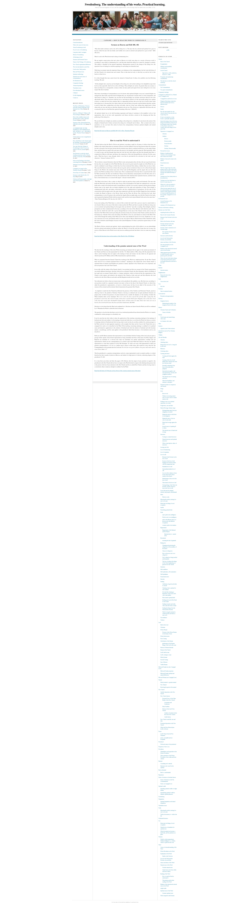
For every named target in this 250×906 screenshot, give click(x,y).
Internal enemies (164, 270)
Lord (159, 622)
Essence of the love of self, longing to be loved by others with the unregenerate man (169, 462)
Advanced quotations (78, 85)
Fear (159, 284)
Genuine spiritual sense (167, 893)
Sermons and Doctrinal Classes (80, 59)
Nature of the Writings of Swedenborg (82, 62)
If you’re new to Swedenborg (111, 34)
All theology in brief (77, 57)
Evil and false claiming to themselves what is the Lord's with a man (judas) (169, 593)
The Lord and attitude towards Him (81, 67)
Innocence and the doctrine (166, 235)
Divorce (162, 106)
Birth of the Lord (164, 625)
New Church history (165, 696)
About (152, 34)
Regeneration (163, 527)
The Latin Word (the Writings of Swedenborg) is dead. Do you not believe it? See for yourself (81, 148)
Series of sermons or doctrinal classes (167, 777)
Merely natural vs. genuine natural (168, 682)
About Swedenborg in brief (79, 47)
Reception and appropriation (166, 296)
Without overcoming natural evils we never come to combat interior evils (169, 397)
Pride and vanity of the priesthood (168, 744)
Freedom (160, 288)
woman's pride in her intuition (169, 525)
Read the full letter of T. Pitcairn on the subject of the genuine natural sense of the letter (118, 371)
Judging (160, 335)
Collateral (75, 93)
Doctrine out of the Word (164, 210)
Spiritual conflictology (78, 74)
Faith (159, 279)
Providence (161, 749)
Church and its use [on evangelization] (82, 137)
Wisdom (160, 837)
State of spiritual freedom (166, 291)
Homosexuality (167, 141)
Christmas (162, 627)
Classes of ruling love (167, 551)
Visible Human (163, 664)
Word (159, 845)
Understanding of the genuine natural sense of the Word (125, 246)
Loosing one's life (164, 447)
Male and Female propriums (166, 671)
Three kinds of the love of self (169, 482)
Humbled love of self (167, 466)
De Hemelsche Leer (77, 80)
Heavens (160, 298)
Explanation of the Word (166, 853)
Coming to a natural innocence (169, 437)
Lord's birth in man (164, 652)
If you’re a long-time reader (124, 34)
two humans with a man (165, 321)
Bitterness (162, 348)
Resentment (163, 538)
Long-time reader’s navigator (79, 52)
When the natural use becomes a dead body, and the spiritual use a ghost (168, 833)
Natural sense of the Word (166, 865)
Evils (161, 391)
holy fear (162, 286)
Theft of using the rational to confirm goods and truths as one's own (168, 613)
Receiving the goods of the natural (168, 687)
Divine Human (163, 629)
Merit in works (165, 497)
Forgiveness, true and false (166, 405)
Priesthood (160, 742)
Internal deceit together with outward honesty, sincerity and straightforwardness (169, 372)
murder (162, 507)
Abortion (164, 134)
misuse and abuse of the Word (167, 862)
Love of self (163, 454)
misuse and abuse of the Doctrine (168, 242)
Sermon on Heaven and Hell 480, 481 (125, 45)
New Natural (163, 684)
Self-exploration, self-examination (168, 572)
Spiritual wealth (162, 786)
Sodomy (166, 146)
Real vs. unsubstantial (165, 772)
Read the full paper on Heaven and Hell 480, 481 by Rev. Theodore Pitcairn (114, 130)
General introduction (101, 34)
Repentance (161, 775)
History (160, 307)
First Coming (163, 638)
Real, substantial (162, 770)
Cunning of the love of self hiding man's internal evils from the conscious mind (169, 361)
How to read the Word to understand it (125, 140)
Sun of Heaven (163, 662)
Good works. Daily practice (79, 69)
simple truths (163, 888)
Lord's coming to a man (165, 655)
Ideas (159, 323)
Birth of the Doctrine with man (167, 221)
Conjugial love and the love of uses (168, 98)
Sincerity (162, 579)
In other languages (77, 95)
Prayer (160, 731)
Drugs (159, 265)
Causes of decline (166, 312)
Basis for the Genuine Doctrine (167, 215)
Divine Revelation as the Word (167, 851)
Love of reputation (164, 452)
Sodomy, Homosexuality (170, 148)
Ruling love (163, 543)
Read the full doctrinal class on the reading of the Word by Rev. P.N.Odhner (114, 236)
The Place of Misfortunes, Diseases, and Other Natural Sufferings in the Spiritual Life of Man (81, 107)
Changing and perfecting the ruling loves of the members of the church (169, 547)
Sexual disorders (168, 143)
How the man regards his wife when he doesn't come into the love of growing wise (168, 113)
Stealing (162, 581)
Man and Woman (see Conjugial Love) (167, 677)
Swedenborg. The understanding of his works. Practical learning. (125, 4)
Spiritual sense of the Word (166, 890)
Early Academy (165, 706)
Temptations (161, 799)
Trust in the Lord (164, 281)
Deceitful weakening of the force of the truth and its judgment (168, 367)
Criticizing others (164, 351)
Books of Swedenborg (135, 34)
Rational (160, 761)
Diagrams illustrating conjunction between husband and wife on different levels (168, 102)
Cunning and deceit (164, 353)
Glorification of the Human (166, 641)
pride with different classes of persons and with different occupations (169, 521)
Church (160, 59)
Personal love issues (165, 151)
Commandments (162, 85)
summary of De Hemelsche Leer (167, 205)
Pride (161, 512)
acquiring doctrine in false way (167, 212)
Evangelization (163, 64)
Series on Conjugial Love (166, 783)
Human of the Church (165, 650)
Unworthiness (163, 617)
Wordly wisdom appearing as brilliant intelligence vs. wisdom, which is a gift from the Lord (167, 841)
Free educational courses (78, 90)
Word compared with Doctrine (167, 895)
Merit (161, 494)
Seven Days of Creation (78, 172)
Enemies (160, 267)
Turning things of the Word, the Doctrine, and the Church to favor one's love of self (169, 486)
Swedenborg (161, 796)
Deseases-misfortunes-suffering (165, 207)
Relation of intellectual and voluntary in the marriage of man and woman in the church (167, 155)
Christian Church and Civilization (168, 310)
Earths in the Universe (167, 856)
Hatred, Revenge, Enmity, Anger (167, 408)
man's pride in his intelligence (169, 514)
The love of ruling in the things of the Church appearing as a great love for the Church (169, 563)
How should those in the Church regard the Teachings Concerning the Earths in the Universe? (82, 142)
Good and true (161, 293)
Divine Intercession (164, 636)
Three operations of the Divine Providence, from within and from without (168, 757)
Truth (159, 808)
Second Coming (164, 659)
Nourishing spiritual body (166, 510)
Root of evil (165, 393)
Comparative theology (78, 83)
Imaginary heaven (164, 301)
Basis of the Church (165, 61)
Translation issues (77, 88)
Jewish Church (163, 70)
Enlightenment (161, 272)
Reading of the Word (165, 874)
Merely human (163, 657)
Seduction (162, 567)
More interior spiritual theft (168, 597)
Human (160, 314)
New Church (161, 689)
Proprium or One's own (163, 746)
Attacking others (164, 342)
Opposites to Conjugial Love (167, 131)
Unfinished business (163, 818)
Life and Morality (162, 337)
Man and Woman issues (78, 71)
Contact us (147, 34)
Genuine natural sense (167, 867)
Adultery (164, 136)
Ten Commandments (165, 87)
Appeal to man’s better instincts (167, 328)
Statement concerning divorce (80, 164)
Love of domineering (165, 449)
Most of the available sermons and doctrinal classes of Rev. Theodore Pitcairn (81, 118)
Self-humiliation (164, 574)
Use (159, 821)
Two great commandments (166, 90)
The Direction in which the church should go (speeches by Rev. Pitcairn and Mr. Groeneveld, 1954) (81, 155)
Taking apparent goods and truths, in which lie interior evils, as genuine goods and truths (168, 254)
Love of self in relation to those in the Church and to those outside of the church (169, 474)
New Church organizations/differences (82, 64)
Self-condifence (164, 569)
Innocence (162, 434)
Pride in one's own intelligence (169, 517)
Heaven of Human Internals (166, 647)
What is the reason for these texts (80, 45)
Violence (162, 620)
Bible (143, 34)
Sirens (161, 165)
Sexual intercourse (164, 163)
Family (162, 109)
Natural (160, 680)
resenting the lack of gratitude (169, 540)
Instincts (160, 326)
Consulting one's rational (166, 763)
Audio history (167, 717)
